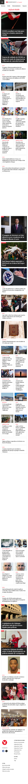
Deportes (3, 242)
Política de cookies (6, 771)
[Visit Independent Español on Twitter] (6, 751)
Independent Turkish (18, 746)
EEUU (3, 65)
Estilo (8, 5)
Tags (15, 760)
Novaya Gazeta (17, 753)
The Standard (17, 752)
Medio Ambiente (6, 548)
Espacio (25, 5)
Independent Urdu (17, 750)
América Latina (4, 12)
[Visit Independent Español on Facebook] (3, 751)
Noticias (3, 5)
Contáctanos (4, 747)
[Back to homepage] (8, 742)
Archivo (15, 758)
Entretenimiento (16, 5)
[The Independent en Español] (14, 2)
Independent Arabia (18, 744)
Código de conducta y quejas (8, 769)
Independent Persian (18, 748)
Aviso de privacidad (6, 765)
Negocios (4, 402)
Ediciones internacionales (19, 742)
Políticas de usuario (6, 767)
